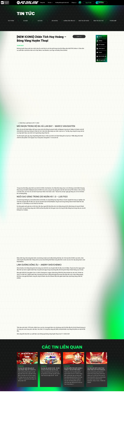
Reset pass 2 (102, 48)
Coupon (100, 52)
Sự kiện (25, 20)
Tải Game (101, 2)
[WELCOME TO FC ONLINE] (28, 2)
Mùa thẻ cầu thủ (98, 20)
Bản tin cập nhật (84, 20)
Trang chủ (42, 2)
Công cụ (74, 2)
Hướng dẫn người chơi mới (62, 2)
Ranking (100, 40)
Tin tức (49, 2)
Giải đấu (40, 20)
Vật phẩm (11, 20)
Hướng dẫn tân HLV (69, 20)
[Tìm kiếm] (80, 2)
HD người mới (102, 60)
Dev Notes (55, 20)
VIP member (102, 44)
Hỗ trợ (100, 37)
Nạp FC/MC (88, 2)
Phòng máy (113, 20)
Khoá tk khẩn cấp (102, 56)
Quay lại (79, 36)
